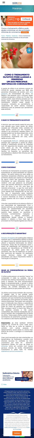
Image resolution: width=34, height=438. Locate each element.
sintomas (4, 346)
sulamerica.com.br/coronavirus (12, 351)
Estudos (4, 238)
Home (3, 36)
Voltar (4, 384)
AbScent (15, 141)
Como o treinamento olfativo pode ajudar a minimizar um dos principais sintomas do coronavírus (15, 37)
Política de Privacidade (10, 427)
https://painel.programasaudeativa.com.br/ (16, 394)
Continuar (17, 433)
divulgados (11, 238)
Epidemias (15, 36)
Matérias (8, 36)
